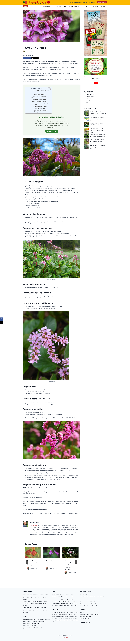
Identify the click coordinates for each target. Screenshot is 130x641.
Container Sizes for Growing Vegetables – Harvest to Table (97, 130)
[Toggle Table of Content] (48, 88)
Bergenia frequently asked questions (40, 112)
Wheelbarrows (90, 103)
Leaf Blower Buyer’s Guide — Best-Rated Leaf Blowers (92, 598)
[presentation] (33, 552)
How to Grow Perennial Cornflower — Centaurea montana (69, 565)
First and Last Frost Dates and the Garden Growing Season (97, 119)
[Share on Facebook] (1, 319)
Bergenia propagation (40, 108)
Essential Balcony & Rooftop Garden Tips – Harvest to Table (97, 146)
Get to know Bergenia (39, 94)
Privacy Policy (65, 637)
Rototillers (89, 101)
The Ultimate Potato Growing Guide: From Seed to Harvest (34, 608)
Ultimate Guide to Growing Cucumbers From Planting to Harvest (35, 598)
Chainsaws (89, 98)
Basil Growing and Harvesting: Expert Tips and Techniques (36, 619)
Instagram (82, 627)
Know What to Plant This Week (42, 90)
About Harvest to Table (85, 616)
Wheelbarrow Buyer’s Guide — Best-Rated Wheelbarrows (93, 596)
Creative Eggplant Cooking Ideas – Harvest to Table (63, 614)
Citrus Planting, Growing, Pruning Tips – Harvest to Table (64, 605)
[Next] (76, 562)
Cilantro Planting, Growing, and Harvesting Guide (34, 621)
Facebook (82, 625)
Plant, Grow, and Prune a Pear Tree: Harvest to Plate (63, 601)
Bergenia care (39, 104)
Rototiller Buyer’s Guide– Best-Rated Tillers (90, 600)
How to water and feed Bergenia (40, 103)
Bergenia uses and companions (40, 98)
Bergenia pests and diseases (40, 106)
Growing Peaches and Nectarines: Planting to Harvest (64, 599)
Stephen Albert (30, 51)
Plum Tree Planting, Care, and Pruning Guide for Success (64, 603)
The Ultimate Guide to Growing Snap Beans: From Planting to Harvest (36, 611)
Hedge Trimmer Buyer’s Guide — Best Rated (90, 603)
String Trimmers (90, 96)
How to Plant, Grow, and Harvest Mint (31, 625)
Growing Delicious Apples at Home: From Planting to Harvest (63, 596)
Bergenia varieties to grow (40, 110)
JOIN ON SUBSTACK (102, 2)
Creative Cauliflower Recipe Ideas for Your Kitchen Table (64, 616)
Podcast (82, 612)
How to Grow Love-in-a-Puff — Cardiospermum (32, 563)
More (87, 105)
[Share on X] (1, 322)
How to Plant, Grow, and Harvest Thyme (32, 623)
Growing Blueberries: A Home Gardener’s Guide (62, 594)
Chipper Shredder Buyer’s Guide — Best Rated (90, 605)
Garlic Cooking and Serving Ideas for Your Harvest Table (64, 618)
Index (104, 6)
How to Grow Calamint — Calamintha (50, 563)
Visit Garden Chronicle (85, 618)
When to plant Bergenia (40, 99)
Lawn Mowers (83, 594)
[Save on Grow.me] (40, 58)
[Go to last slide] (27, 562)
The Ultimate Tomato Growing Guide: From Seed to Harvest (34, 604)
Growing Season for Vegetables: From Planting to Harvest (98, 113)
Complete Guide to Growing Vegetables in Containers (35, 601)
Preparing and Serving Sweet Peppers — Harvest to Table (65, 612)
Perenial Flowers (27, 45)
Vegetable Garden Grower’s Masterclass (89, 614)
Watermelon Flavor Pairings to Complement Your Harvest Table (65, 620)
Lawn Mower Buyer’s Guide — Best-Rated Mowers (91, 601)
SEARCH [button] (25, 6)
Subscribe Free (51, 131)
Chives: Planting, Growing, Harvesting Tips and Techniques (33, 628)
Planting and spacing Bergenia (39, 101)
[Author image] (24, 51)
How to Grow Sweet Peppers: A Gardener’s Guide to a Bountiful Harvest (35, 595)
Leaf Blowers (90, 94)
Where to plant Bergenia (40, 96)
